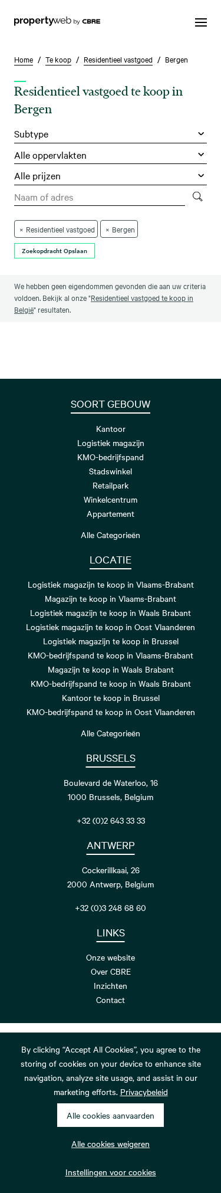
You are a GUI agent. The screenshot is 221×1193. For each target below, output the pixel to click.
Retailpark (110, 485)
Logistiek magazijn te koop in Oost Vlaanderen (110, 626)
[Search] (197, 197)
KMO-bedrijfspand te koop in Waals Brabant (111, 683)
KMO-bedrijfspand (110, 457)
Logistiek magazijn (110, 442)
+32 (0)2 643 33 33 (111, 820)
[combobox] (99, 197)
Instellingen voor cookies (110, 1172)
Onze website (110, 957)
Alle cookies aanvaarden (110, 1115)
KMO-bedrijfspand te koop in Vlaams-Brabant (110, 655)
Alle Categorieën (110, 534)
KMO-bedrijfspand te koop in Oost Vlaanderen (111, 711)
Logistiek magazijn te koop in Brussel (111, 641)
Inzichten (110, 985)
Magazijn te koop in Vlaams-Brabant (110, 598)
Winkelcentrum (110, 499)
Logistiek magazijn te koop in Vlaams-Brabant (111, 584)
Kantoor (111, 428)
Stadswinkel (110, 471)
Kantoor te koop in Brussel (111, 697)
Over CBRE (111, 971)
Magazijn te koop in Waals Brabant (111, 669)
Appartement (110, 513)
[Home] (57, 22)
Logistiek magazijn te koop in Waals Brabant (110, 612)
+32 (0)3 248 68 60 (110, 907)
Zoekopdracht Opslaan (54, 250)
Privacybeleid (144, 1091)
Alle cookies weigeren (110, 1143)
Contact (110, 999)
